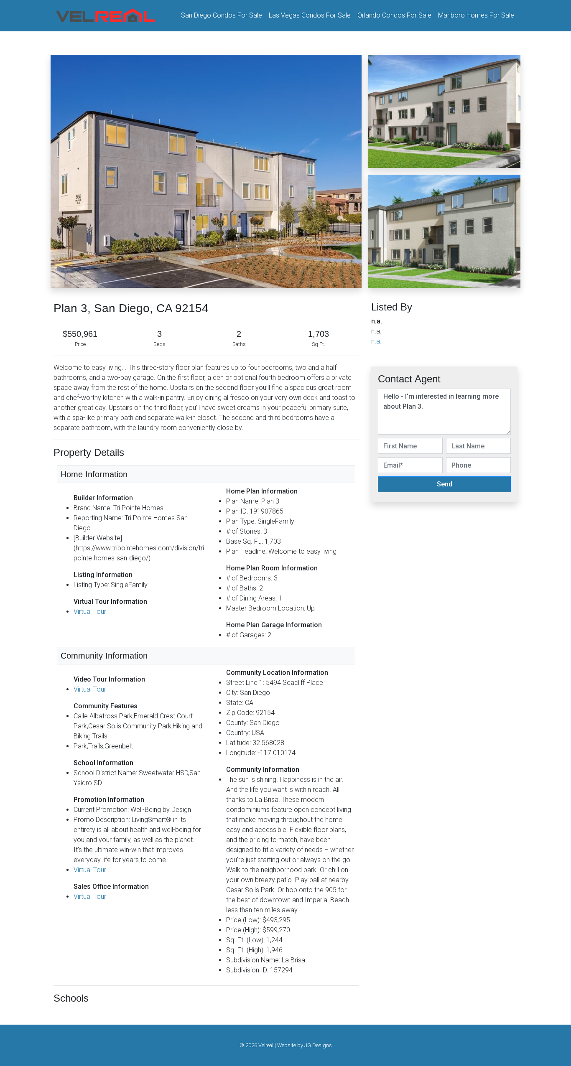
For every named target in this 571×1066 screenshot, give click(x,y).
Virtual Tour (90, 612)
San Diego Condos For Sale (221, 15)
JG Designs (318, 1045)
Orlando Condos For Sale (394, 15)
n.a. (376, 341)
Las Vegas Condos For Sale (310, 15)
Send (444, 484)
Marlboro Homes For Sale (476, 15)
